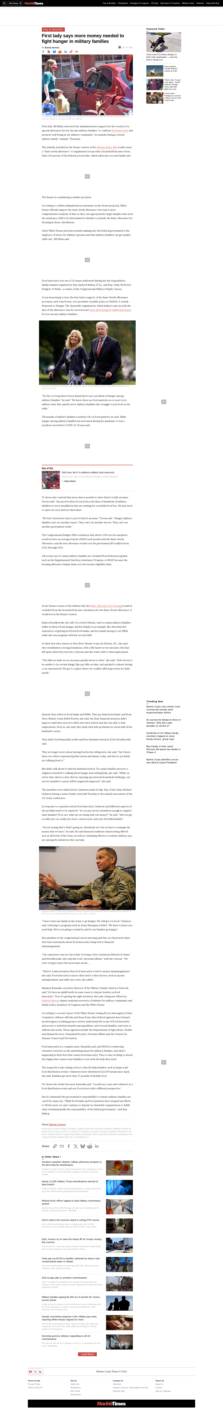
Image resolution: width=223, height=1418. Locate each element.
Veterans (200, 3)
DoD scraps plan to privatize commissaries (64, 1277)
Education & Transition (170, 3)
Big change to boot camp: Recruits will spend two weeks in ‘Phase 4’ (163, 749)
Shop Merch (75, 1394)
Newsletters (75, 1387)
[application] (163, 42)
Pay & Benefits (109, 3)
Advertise (117, 1384)
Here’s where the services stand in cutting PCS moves (70, 1220)
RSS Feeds (75, 1391)
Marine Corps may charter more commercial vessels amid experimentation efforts (163, 709)
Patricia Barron (50, 1000)
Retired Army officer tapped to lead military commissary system (71, 1202)
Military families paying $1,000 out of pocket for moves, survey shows (71, 1298)
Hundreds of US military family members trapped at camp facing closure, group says (162, 736)
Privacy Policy (34, 1384)
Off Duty (154, 3)
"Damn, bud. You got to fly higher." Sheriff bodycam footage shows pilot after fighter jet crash (172, 84)
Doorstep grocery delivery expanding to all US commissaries (66, 1337)
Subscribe (74, 1384)
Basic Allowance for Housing (106, 605)
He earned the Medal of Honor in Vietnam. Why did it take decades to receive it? (163, 723)
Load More (87, 1354)
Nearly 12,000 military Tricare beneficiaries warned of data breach (70, 1183)
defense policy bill (106, 147)
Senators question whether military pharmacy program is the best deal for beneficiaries (72, 1163)
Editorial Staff (119, 1391)
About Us (159, 1384)
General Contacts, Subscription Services (130, 1387)
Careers (158, 1387)
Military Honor (188, 3)
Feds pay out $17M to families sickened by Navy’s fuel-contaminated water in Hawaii (71, 1260)
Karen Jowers (52, 47)
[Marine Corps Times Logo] (34, 3)
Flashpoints (123, 3)
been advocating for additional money (110, 310)
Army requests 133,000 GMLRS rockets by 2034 (170, 68)
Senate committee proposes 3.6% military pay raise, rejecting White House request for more (69, 1318)
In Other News (50, 1157)
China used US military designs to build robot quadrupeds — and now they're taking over (161, 57)
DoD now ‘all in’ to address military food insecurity (88, 472)
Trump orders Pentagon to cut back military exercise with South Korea (172, 96)
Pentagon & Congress (139, 3)
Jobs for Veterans (163, 1391)
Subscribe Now (212, 3)
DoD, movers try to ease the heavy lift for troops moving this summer (71, 1240)
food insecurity (120, 130)
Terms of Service (35, 1387)
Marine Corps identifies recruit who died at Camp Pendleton (162, 761)
